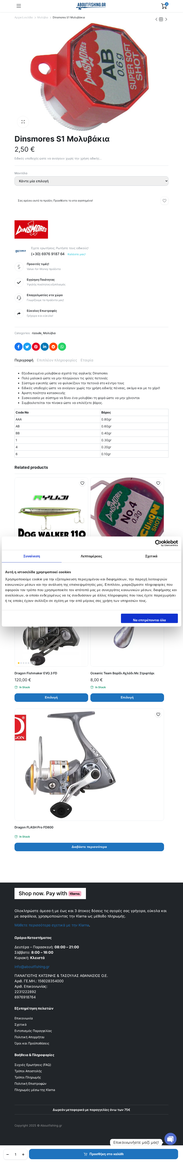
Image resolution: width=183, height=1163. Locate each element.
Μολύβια (42, 17)
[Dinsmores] (31, 229)
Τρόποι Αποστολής (28, 1071)
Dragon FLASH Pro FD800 (34, 827)
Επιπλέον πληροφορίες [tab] (57, 360)
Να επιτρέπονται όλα (149, 620)
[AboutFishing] (91, 6)
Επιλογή (51, 697)
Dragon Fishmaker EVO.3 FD (36, 673)
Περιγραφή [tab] (24, 360)
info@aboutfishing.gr (32, 966)
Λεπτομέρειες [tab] (91, 556)
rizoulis (37, 333)
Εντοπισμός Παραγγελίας (33, 1031)
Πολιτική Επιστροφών (30, 1083)
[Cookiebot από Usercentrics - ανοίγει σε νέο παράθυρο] (158, 543)
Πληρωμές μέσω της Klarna (35, 1090)
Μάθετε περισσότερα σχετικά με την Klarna (52, 925)
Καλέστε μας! (77, 254)
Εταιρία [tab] (87, 360)
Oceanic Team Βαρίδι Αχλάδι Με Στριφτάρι (122, 673)
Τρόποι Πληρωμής (28, 1077)
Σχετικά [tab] (151, 556)
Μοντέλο (21, 173)
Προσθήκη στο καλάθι (106, 1154)
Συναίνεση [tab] (31, 556)
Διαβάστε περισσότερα (89, 847)
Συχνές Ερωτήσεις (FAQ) (33, 1065)
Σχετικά (21, 1024)
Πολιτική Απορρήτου (29, 1037)
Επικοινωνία (24, 1018)
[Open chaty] (170, 1142)
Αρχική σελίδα (24, 17)
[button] (23, 121)
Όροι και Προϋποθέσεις (32, 1043)
